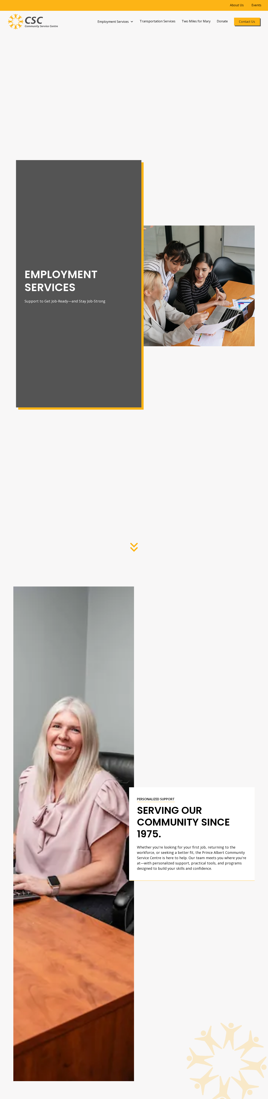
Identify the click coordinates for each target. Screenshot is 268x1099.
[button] (115, 22)
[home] (33, 21)
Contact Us (247, 21)
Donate (222, 21)
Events (256, 5)
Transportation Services (157, 21)
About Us (237, 5)
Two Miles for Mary (196, 21)
